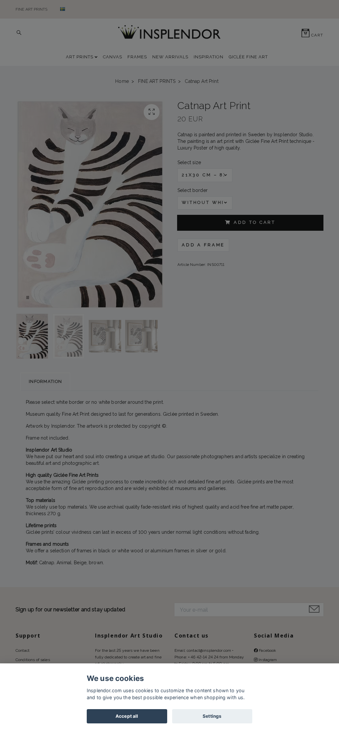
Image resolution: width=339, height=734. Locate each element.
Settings (212, 716)
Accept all (127, 716)
